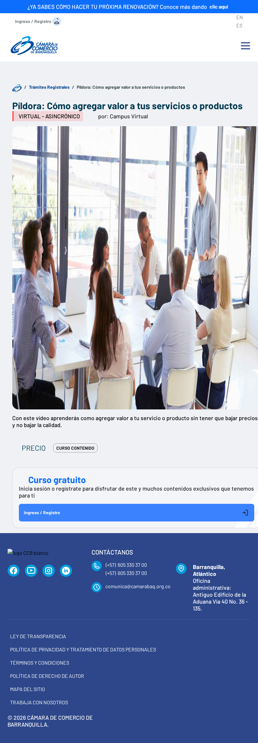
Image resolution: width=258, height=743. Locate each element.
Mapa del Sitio (27, 689)
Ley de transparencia (38, 636)
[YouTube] (31, 571)
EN (239, 17)
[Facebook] (14, 571)
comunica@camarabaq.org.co (138, 586)
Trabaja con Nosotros (39, 702)
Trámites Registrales (49, 87)
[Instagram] (48, 571)
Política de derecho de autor (47, 676)
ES (239, 25)
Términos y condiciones (39, 663)
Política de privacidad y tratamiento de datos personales (83, 649)
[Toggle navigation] (245, 45)
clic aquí (219, 6)
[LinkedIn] (66, 571)
